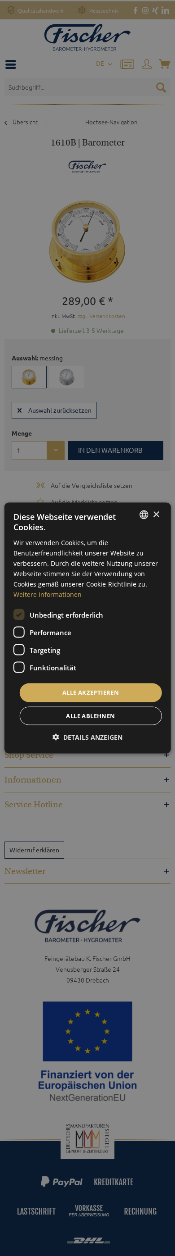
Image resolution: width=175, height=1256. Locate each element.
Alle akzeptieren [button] (90, 692)
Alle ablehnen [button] (90, 715)
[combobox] (143, 514)
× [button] (156, 514)
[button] (87, 737)
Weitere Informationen (47, 594)
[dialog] (87, 628)
